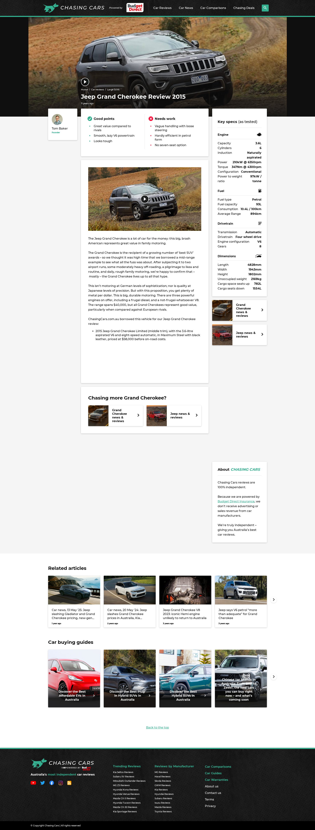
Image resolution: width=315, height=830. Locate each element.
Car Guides (213, 773)
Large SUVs (113, 89)
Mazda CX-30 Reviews (125, 807)
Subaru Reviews (163, 798)
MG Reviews (161, 772)
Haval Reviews (162, 776)
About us (211, 786)
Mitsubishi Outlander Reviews (129, 781)
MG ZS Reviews (121, 785)
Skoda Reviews (163, 781)
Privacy (210, 806)
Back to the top (157, 727)
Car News (186, 8)
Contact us (213, 793)
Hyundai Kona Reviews (125, 789)
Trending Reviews (127, 766)
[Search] (265, 8)
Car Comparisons (213, 8)
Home (84, 89)
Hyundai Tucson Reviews (127, 802)
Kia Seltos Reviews (123, 772)
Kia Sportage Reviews (125, 811)
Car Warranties (216, 780)
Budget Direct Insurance (236, 501)
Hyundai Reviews (164, 794)
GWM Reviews (162, 785)
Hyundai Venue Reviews (126, 794)
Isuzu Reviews (162, 802)
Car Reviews (162, 8)
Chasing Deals (243, 8)
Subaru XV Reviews (123, 776)
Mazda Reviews (163, 807)
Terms (209, 799)
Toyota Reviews (163, 811)
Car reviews (97, 89)
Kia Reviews (161, 789)
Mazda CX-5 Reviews (124, 798)
